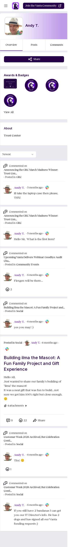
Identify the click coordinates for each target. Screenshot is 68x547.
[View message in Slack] (47, 187)
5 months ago (35, 187)
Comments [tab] (56, 45)
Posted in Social (13, 342)
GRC (19, 177)
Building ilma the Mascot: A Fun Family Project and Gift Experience (32, 363)
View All (9, 112)
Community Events (27, 264)
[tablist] (34, 45)
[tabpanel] (34, 295)
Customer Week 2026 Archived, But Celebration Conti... (31, 439)
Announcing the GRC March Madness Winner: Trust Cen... (31, 172)
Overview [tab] (11, 45)
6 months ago (35, 275)
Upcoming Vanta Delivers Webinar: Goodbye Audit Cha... (33, 259)
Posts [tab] (34, 45)
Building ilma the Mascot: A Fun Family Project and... (34, 307)
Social (19, 311)
